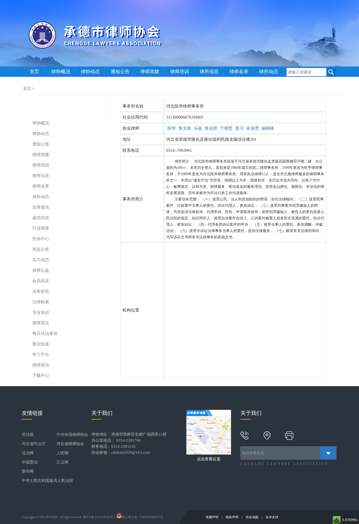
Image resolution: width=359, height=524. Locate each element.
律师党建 (149, 71)
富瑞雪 (252, 128)
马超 (198, 128)
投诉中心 (40, 238)
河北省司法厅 (33, 444)
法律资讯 (40, 207)
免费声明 (212, 517)
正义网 (62, 462)
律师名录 (238, 71)
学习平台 (40, 354)
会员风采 (40, 281)
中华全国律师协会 (72, 434)
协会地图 (252, 517)
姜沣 (239, 128)
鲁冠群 (211, 128)
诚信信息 (40, 217)
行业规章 (40, 228)
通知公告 (120, 71)
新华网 (28, 471)
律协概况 (60, 71)
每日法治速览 (45, 333)
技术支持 (272, 517)
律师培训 (179, 71)
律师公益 (40, 270)
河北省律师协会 (70, 444)
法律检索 (40, 302)
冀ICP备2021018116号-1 (99, 517)
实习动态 (40, 260)
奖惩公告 (40, 249)
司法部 (28, 434)
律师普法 (40, 323)
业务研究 (40, 291)
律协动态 (90, 71)
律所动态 (268, 71)
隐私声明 (232, 517)
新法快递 (40, 344)
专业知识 (40, 312)
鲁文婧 (184, 128)
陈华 (171, 128)
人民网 (62, 453)
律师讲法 (40, 365)
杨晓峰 (267, 128)
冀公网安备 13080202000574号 (142, 517)
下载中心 (40, 375)
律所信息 (209, 71)
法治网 (28, 453)
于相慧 (226, 128)
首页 (34, 71)
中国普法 (30, 462)
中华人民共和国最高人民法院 (47, 480)
